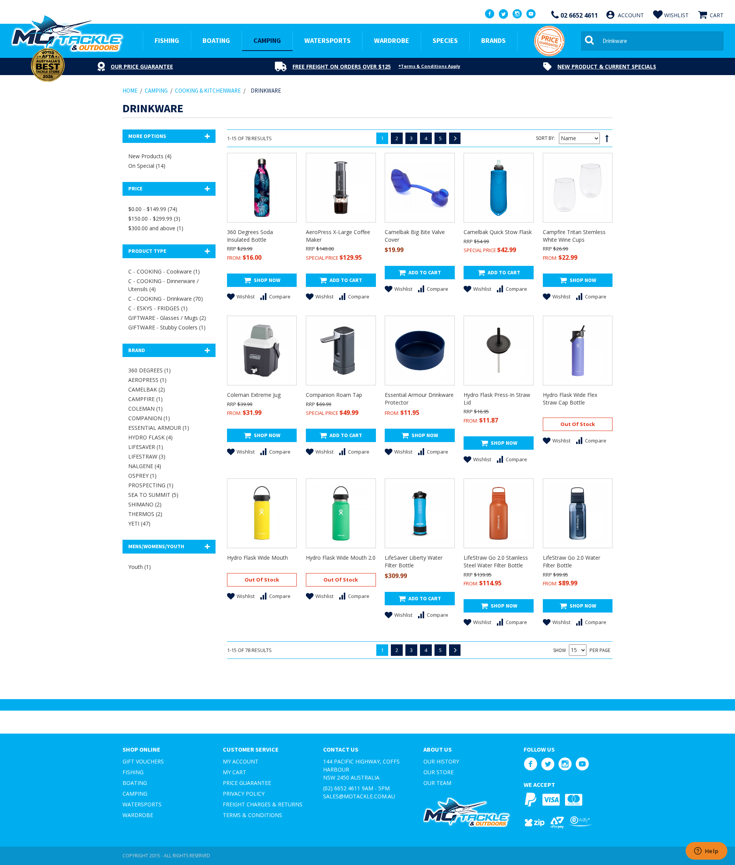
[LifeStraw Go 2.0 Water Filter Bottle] (577, 513)
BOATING (216, 40)
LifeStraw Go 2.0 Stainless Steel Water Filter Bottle (496, 561)
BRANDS (493, 40)
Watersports (142, 804)
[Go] (590, 41)
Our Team (437, 782)
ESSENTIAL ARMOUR (158, 427)
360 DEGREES (149, 370)
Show (559, 650)
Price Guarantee (247, 782)
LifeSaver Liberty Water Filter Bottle (414, 561)
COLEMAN (145, 408)
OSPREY (142, 475)
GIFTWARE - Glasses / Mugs (167, 317)
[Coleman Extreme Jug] (262, 350)
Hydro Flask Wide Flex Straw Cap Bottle (570, 398)
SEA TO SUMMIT (153, 494)
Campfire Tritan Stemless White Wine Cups (574, 235)
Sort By (545, 138)
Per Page (600, 650)
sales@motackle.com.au (359, 796)
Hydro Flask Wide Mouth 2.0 (341, 557)
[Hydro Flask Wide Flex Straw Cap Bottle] (577, 350)
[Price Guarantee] (549, 41)
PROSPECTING (150, 485)
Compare (280, 296)
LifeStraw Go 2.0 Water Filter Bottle (571, 561)
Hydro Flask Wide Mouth (257, 557)
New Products (150, 156)
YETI (139, 523)
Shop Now (267, 280)
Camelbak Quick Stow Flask (498, 232)
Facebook (530, 764)
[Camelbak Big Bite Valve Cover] (419, 188)
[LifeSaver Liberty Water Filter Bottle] (419, 513)
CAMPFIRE (145, 399)
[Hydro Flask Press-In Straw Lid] (498, 350)
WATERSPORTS (327, 40)
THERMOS (145, 514)
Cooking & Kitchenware (208, 90)
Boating (134, 782)
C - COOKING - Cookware (164, 271)
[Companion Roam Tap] (341, 350)
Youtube (582, 764)
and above (155, 228)
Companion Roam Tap (334, 394)
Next (455, 138)
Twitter (547, 764)
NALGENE (144, 466)
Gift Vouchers (143, 761)
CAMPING (267, 40)
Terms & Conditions (252, 815)
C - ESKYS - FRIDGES (158, 308)
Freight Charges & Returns (262, 804)
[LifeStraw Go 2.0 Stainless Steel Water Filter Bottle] (498, 513)
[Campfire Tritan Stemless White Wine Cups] (577, 188)
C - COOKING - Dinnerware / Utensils (163, 285)
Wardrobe (137, 815)
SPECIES (445, 40)
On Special (146, 165)
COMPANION (149, 418)
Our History (441, 761)
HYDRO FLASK (150, 437)
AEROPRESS (147, 379)
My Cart (234, 772)
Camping (134, 793)
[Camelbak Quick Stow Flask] (498, 188)
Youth (139, 566)
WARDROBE (391, 40)
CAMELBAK (146, 389)
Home (129, 90)
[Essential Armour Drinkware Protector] (419, 350)
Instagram (565, 764)
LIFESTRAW (146, 456)
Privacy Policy (244, 793)
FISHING (167, 40)
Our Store (438, 772)
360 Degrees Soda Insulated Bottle (250, 235)
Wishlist (246, 296)
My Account (240, 761)
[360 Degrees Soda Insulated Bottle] (262, 188)
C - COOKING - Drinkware (165, 298)
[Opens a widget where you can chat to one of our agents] (706, 851)
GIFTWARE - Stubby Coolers (167, 327)
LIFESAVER (145, 447)
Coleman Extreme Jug (254, 394)
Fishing (133, 772)
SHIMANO (145, 504)
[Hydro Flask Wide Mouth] (262, 513)
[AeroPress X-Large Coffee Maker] (341, 188)
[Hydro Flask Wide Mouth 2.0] (341, 513)
